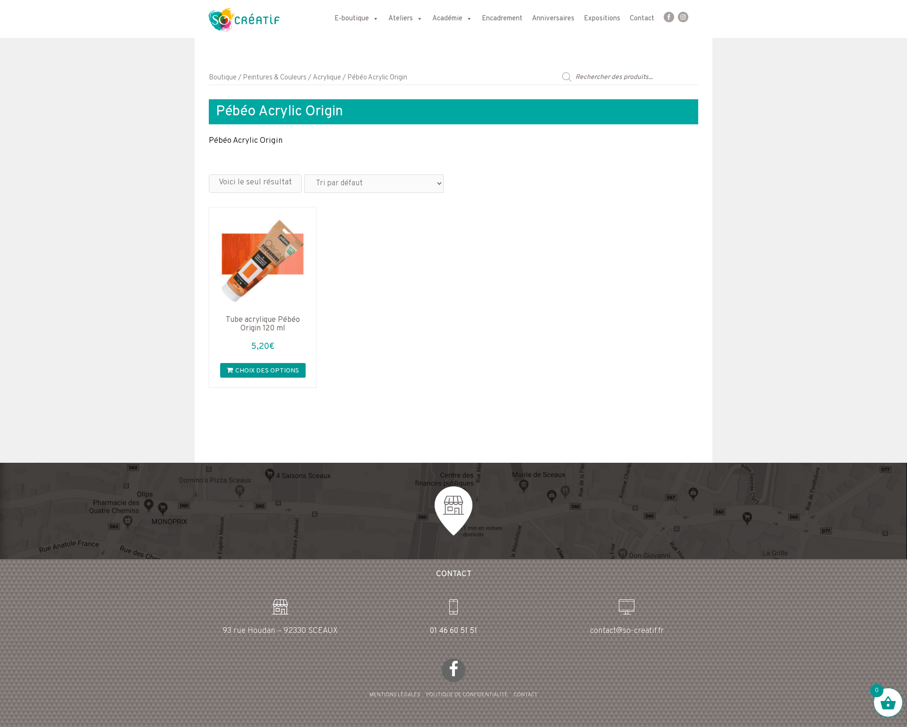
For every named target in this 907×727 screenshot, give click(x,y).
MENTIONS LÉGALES (394, 695)
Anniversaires (553, 18)
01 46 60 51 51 (453, 631)
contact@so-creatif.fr (627, 631)
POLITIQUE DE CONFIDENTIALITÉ (467, 695)
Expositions (602, 18)
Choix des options (267, 371)
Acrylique (327, 77)
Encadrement (502, 18)
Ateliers (400, 18)
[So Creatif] (235, 19)
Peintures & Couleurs (275, 77)
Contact (642, 18)
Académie (447, 18)
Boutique (223, 77)
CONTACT (525, 695)
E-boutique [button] (351, 18)
